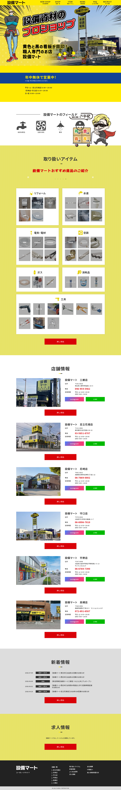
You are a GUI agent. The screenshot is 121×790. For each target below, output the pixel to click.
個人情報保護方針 (93, 772)
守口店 (55, 775)
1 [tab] (55, 179)
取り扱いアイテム (74, 766)
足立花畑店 (56, 770)
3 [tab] (60, 179)
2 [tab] (58, 179)
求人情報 (72, 774)
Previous (28, 177)
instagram (74, 399)
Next (93, 177)
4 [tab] (63, 179)
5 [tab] (66, 179)
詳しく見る (60, 341)
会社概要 (90, 766)
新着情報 (72, 769)
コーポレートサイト (22, 772)
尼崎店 (55, 772)
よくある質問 (73, 772)
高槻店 (55, 780)
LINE (95, 399)
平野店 (55, 778)
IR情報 (89, 769)
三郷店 (55, 783)
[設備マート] (23, 2)
